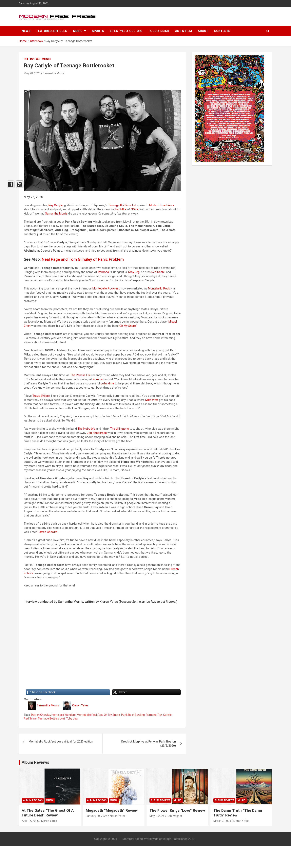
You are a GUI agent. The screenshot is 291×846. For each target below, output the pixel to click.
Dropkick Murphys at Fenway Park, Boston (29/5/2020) (148, 743)
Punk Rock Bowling (133, 714)
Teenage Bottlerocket (122, 205)
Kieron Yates (80, 705)
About (203, 31)
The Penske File (80, 375)
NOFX (134, 209)
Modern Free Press (161, 205)
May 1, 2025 (157, 815)
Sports (98, 31)
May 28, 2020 (32, 73)
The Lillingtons (119, 428)
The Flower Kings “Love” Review (177, 810)
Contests (222, 31)
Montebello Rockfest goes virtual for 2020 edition (61, 741)
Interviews (32, 59)
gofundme (107, 383)
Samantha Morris (54, 73)
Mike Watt (151, 400)
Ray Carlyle (165, 714)
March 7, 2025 (222, 820)
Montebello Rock (159, 288)
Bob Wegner (174, 815)
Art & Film (183, 31)
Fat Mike (120, 209)
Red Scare (158, 272)
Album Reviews (97, 800)
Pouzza (98, 379)
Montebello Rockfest (106, 288)
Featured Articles (51, 31)
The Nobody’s (86, 428)
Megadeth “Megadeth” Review (112, 810)
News (26, 31)
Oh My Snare (127, 326)
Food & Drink (158, 31)
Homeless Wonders (63, 714)
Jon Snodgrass (97, 433)
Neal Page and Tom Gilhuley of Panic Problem (83, 259)
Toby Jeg (134, 272)
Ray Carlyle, (55, 205)
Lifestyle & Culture (126, 31)
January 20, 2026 (96, 815)
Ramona (103, 272)
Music (78, 31)
